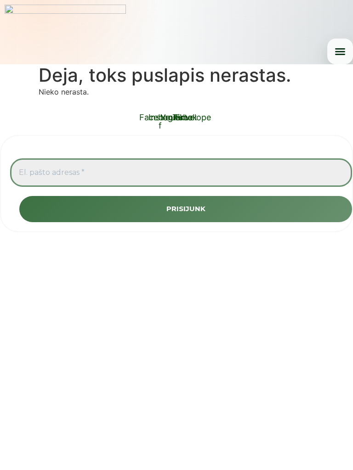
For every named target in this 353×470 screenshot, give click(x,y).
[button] (340, 51)
